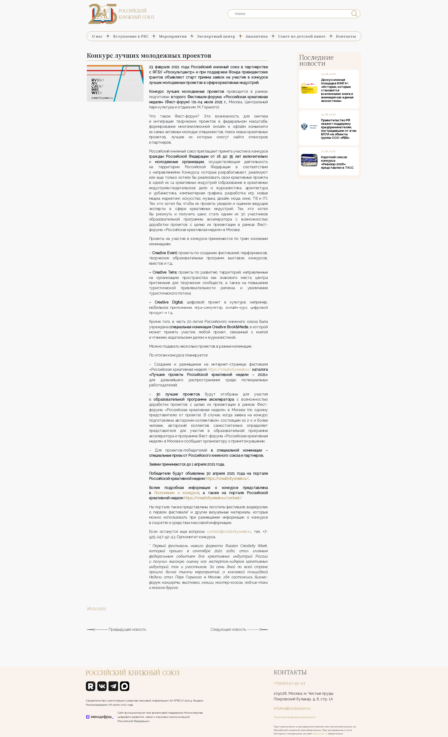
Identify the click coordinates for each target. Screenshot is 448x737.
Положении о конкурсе (176, 493)
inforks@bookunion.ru (292, 708)
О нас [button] (97, 36)
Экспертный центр (216, 36)
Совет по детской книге (302, 36)
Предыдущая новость (127, 629)
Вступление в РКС (131, 36)
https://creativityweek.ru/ (229, 369)
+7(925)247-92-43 (289, 683)
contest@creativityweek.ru (229, 531)
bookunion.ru (320, 733)
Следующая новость (228, 629)
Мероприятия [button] (173, 36)
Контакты (346, 36)
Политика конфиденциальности (294, 717)
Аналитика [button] (256, 36)
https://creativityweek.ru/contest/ (213, 498)
